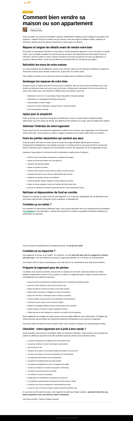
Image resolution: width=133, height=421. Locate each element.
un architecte (29, 211)
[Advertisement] (66, 229)
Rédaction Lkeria (36, 30)
